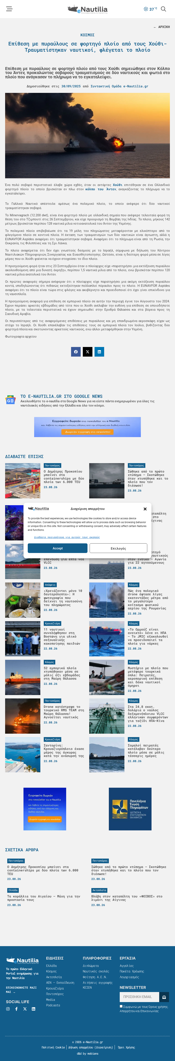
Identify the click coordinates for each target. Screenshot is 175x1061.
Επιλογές (118, 548)
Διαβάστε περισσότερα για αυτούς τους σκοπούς (67, 537)
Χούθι (117, 185)
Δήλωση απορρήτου (80, 1047)
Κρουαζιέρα (55, 988)
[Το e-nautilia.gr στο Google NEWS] (10, 399)
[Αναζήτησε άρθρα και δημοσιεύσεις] (163, 9)
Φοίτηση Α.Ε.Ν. (95, 977)
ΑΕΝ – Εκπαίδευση (60, 982)
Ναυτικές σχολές (96, 971)
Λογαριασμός (129, 977)
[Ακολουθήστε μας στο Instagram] (8, 1009)
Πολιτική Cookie (52, 1047)
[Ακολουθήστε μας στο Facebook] (16, 1009)
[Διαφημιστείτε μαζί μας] (87, 427)
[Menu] (9, 9)
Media (50, 999)
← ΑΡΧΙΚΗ (161, 27)
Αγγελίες (127, 965)
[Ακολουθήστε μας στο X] (25, 1009)
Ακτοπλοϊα (54, 977)
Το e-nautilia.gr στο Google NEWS (61, 396)
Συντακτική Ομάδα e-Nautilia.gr (119, 86)
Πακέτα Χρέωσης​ (132, 971)
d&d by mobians (87, 1053)
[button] (145, 509)
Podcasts (53, 1005)
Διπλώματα (91, 965)
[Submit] (164, 997)
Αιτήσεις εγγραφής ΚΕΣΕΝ (97, 984)
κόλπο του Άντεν (100, 189)
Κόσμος (87, 34)
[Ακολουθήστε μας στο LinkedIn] (33, 1009)
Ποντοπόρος (55, 994)
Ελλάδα (51, 965)
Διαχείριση (103, 1047)
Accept (58, 548)
